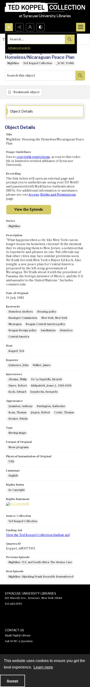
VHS (11, 461)
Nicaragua (15, 324)
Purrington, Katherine (51, 406)
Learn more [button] (43, 667)
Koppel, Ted (16, 351)
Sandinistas (48, 330)
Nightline (13, 63)
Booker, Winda (18, 419)
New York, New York (54, 318)
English (13, 475)
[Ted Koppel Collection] (45, 11)
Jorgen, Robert (40, 412)
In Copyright (16, 490)
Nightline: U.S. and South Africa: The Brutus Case (40, 562)
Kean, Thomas (17, 412)
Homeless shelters (20, 311)
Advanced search (19, 48)
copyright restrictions (33, 157)
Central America (18, 336)
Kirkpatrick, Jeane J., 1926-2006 (51, 385)
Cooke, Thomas (64, 412)
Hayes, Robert (17, 385)
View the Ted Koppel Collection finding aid (38, 535)
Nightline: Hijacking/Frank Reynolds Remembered (40, 577)
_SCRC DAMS (65, 63)
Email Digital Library (18, 635)
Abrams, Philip (17, 379)
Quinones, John (18, 365)
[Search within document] (80, 75)
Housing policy (46, 311)
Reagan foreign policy (22, 330)
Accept (12, 681)
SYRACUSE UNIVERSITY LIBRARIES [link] (30, 593)
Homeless (66, 330)
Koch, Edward (17, 392)
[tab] (45, 111)
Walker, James (42, 365)
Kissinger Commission (22, 318)
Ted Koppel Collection (37, 63)
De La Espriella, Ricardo (46, 379)
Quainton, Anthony (20, 406)
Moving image (17, 433)
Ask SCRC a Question (19, 641)
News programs (18, 447)
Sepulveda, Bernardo (44, 392)
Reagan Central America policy (45, 324)
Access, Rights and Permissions (52, 195)
